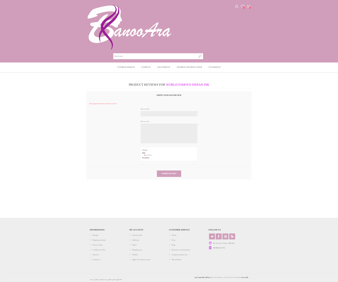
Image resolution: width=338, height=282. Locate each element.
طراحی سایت (244, 277)
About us (95, 254)
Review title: (145, 109)
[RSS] (232, 236)
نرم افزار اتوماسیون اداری (202, 277)
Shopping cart (249, 6)
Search (174, 235)
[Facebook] (219, 236)
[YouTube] (225, 236)
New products (176, 259)
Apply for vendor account (141, 259)
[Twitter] (212, 236)
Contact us (96, 259)
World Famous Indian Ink (187, 84)
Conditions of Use (98, 250)
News (173, 240)
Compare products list (179, 254)
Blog (173, 245)
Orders (134, 245)
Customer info (137, 235)
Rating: (145, 150)
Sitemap (95, 235)
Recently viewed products (181, 250)
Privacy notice (97, 245)
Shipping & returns (99, 240)
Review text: (145, 121)
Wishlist (135, 254)
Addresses (135, 240)
